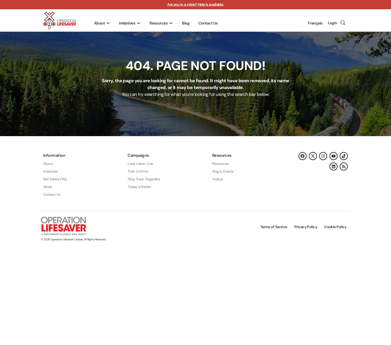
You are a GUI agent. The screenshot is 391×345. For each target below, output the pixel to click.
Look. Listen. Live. (140, 163)
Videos (217, 179)
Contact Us (52, 194)
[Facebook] (302, 156)
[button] (102, 23)
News (47, 186)
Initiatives (50, 171)
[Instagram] (323, 156)
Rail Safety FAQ (55, 179)
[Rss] (344, 166)
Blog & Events (223, 171)
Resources (220, 163)
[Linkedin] (333, 166)
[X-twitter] (313, 156)
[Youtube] (333, 156)
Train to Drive (138, 171)
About (48, 163)
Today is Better (139, 186)
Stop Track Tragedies (144, 179)
